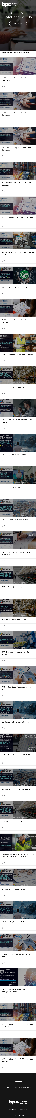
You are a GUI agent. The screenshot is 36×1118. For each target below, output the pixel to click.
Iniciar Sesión (18, 24)
